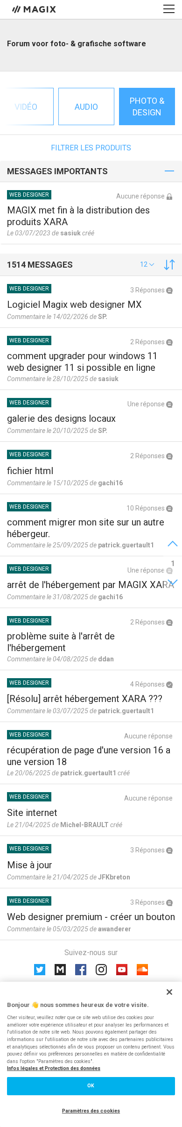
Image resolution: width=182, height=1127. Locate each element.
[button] (147, 264)
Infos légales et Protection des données (53, 1068)
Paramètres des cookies (91, 1111)
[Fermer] (169, 992)
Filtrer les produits (91, 147)
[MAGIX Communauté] (35, 9)
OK (90, 1086)
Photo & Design (147, 106)
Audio (86, 107)
